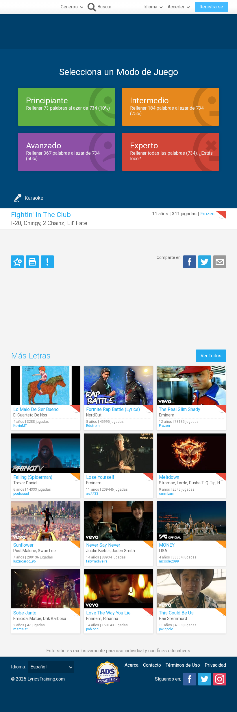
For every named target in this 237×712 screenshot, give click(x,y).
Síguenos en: (168, 679)
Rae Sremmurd (173, 618)
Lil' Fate (77, 223)
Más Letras (31, 355)
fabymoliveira (97, 561)
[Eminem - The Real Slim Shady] (191, 385)
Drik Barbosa (54, 618)
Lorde (182, 483)
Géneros (69, 7)
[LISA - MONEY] (191, 521)
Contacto (152, 665)
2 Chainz (53, 223)
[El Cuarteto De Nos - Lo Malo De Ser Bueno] (45, 385)
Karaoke (34, 198)
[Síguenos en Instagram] (219, 679)
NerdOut (93, 415)
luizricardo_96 (24, 561)
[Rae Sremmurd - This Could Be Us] (191, 588)
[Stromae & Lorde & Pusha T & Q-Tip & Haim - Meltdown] (191, 453)
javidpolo (166, 629)
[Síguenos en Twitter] (204, 679)
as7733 (92, 494)
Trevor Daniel (25, 483)
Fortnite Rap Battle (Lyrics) (113, 409)
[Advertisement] (118, 31)
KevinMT (20, 426)
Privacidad (215, 665)
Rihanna (110, 618)
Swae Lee (47, 550)
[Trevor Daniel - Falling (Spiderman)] (45, 453)
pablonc (92, 629)
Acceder (176, 7)
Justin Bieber (98, 550)
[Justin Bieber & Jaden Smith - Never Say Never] (118, 521)
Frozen (207, 213)
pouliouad (21, 494)
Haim (222, 483)
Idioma (150, 7)
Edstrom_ (93, 426)
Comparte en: (169, 257)
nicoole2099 (169, 561)
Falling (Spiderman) (32, 477)
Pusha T (196, 483)
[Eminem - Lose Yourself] (118, 453)
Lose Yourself (100, 477)
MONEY (167, 545)
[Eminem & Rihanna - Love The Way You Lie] (118, 588)
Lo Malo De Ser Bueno (36, 409)
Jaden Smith (123, 550)
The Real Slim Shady (179, 409)
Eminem (166, 415)
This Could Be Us (176, 613)
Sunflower (23, 545)
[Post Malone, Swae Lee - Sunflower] (45, 521)
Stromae (167, 483)
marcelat (20, 629)
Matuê (35, 618)
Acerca (131, 665)
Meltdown (169, 477)
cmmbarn (166, 494)
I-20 (16, 223)
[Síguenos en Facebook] (189, 679)
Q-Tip (210, 483)
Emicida (20, 618)
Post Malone (24, 550)
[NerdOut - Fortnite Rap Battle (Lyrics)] (118, 385)
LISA (163, 550)
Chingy (32, 223)
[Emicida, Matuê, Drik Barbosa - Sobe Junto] (45, 588)
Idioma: (18, 667)
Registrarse (211, 7)
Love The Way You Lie (108, 613)
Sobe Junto (24, 613)
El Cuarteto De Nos (30, 415)
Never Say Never (103, 545)
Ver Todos (211, 355)
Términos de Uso (183, 665)
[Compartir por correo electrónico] (219, 261)
